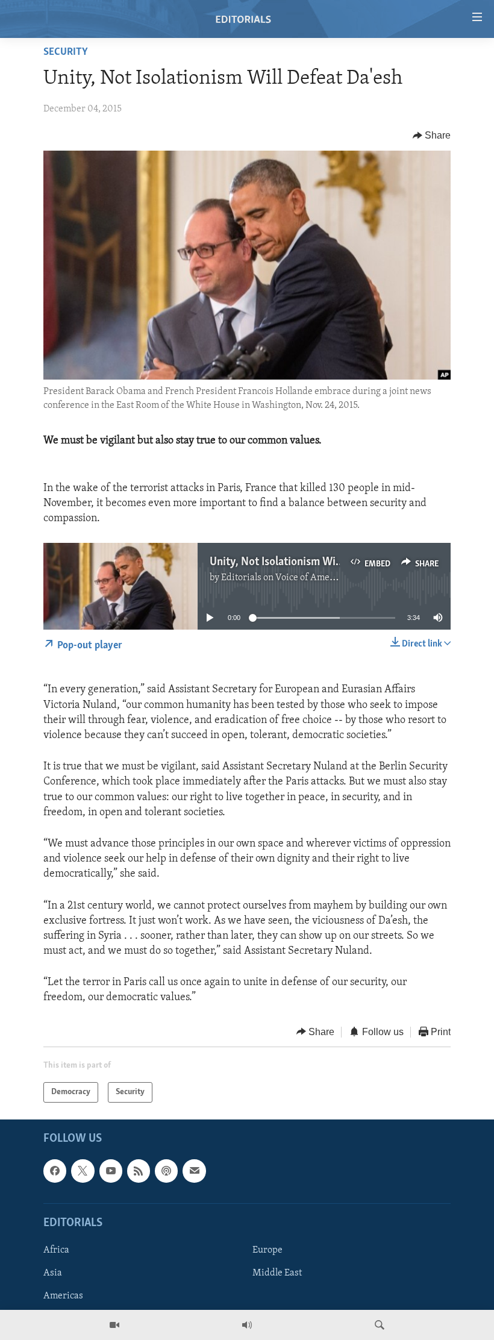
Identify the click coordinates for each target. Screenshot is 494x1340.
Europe (267, 1250)
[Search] (379, 1325)
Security (65, 52)
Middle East (277, 1273)
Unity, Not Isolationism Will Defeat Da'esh (310, 562)
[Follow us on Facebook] (54, 1171)
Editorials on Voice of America (283, 578)
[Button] (432, 135)
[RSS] (138, 1171)
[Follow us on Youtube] (110, 1171)
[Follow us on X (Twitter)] (82, 1171)
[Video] (114, 1325)
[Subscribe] (194, 1171)
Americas (63, 1296)
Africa (56, 1250)
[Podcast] (166, 1171)
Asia (52, 1273)
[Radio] (247, 1325)
